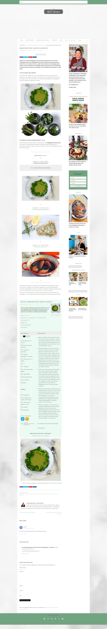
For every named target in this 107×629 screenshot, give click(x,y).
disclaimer (59, 626)
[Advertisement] (53, 29)
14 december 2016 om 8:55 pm (29, 528)
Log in (63, 626)
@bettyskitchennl (41, 435)
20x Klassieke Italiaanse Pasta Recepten (72, 309)
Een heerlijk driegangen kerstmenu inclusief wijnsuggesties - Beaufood (38, 547)
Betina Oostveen (27, 315)
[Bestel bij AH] (22, 419)
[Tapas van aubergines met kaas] (73, 280)
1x (24, 336)
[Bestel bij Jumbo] (27, 419)
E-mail (21, 590)
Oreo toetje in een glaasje (47, 290)
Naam (21, 585)
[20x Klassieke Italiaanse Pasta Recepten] (73, 301)
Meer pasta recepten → (76, 317)
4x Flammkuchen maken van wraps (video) (82, 283)
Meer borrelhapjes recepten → (78, 291)
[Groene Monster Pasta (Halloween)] (82, 301)
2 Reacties (40, 50)
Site (20, 595)
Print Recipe (56, 315)
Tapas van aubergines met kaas (72, 283)
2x (26, 336)
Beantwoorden (25, 553)
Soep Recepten (25, 492)
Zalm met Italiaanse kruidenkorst (40, 209)
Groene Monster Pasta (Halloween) (82, 309)
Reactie (22, 571)
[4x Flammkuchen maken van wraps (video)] (82, 280)
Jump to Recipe (41, 54)
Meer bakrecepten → (75, 266)
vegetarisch (21, 495)
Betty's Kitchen (53, 11)
